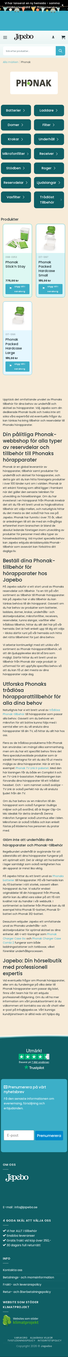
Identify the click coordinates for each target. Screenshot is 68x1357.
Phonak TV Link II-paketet (32, 768)
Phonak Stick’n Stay (15, 264)
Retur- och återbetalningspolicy (27, 1292)
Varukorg (21, 1337)
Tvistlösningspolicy (21, 1340)
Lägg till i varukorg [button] (19, 289)
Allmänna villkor (41, 1337)
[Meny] (5, 37)
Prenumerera (49, 1135)
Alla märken (10, 62)
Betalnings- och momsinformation (28, 1277)
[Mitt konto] (53, 37)
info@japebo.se (26, 1207)
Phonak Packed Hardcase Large (13, 346)
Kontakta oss (12, 1270)
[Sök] (60, 50)
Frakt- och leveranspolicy (22, 1284)
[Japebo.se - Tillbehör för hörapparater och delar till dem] (24, 37)
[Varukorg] (63, 37)
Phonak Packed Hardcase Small (47, 269)
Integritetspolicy (49, 1340)
